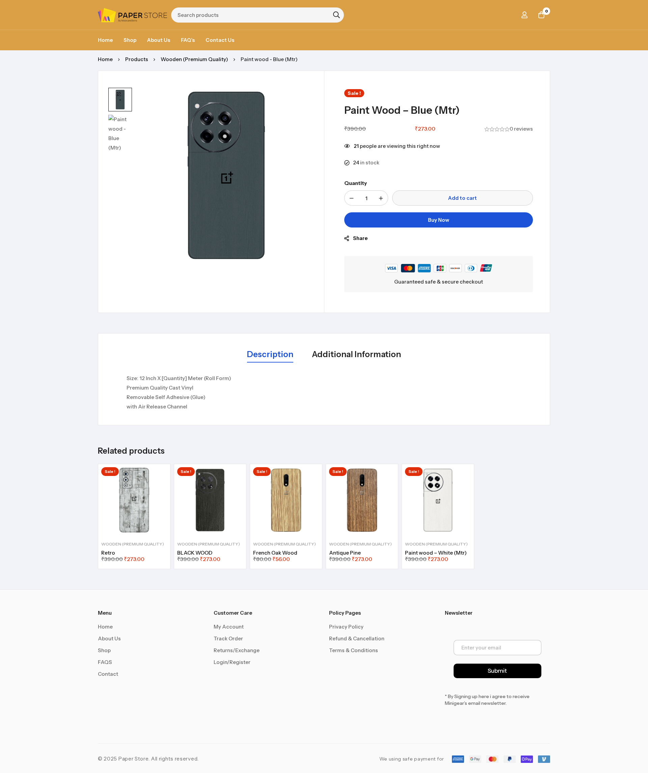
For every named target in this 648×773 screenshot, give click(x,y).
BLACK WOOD (194, 553)
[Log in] (524, 15)
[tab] (270, 355)
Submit (497, 670)
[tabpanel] (324, 392)
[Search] (336, 14)
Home (105, 59)
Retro (108, 553)
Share (360, 238)
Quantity (355, 183)
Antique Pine (345, 553)
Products (136, 59)
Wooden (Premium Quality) (194, 59)
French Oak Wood (275, 553)
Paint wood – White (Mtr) (436, 553)
